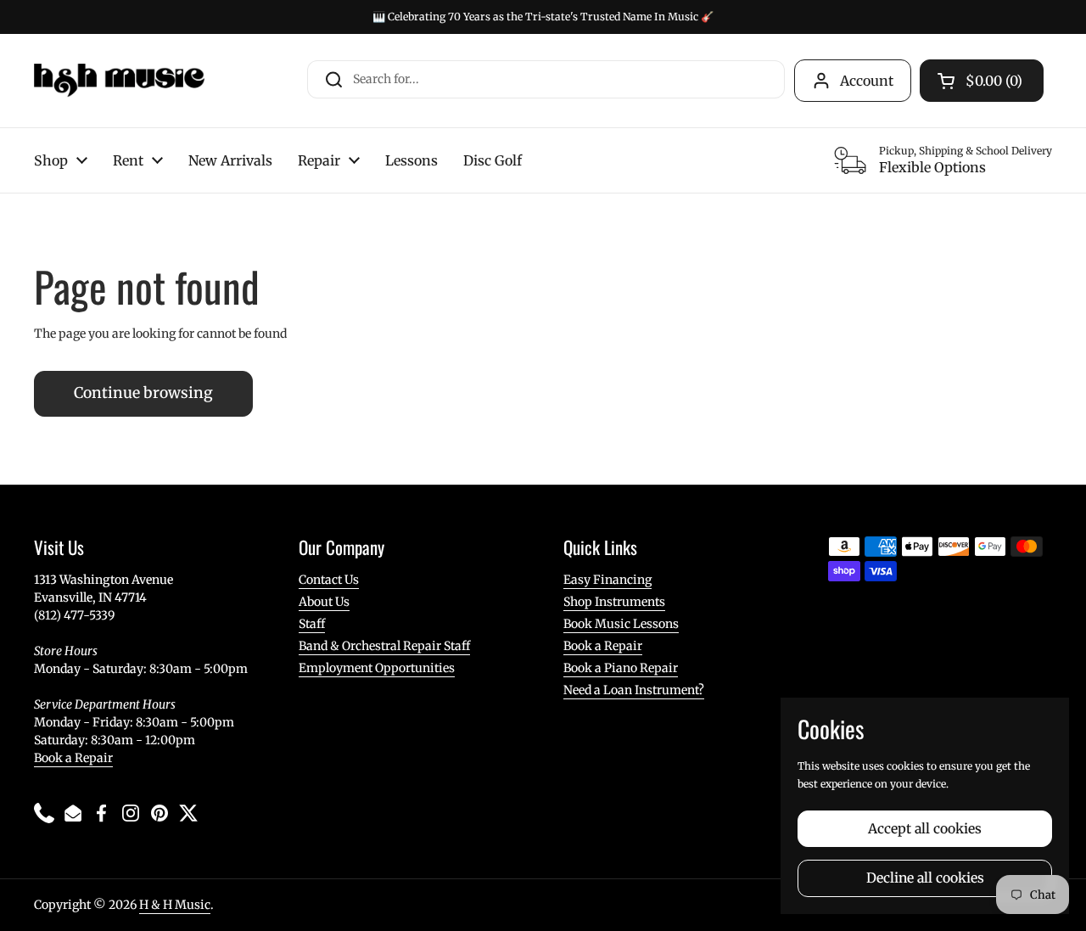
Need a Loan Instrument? (633, 690)
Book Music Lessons (621, 623)
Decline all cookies (925, 878)
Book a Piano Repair (620, 668)
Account (866, 80)
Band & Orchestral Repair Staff (384, 645)
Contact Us (329, 579)
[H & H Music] (119, 81)
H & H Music (174, 904)
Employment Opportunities (377, 668)
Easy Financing (607, 579)
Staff (312, 623)
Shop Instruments (614, 601)
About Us (324, 601)
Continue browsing (143, 393)
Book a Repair (73, 758)
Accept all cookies (925, 829)
